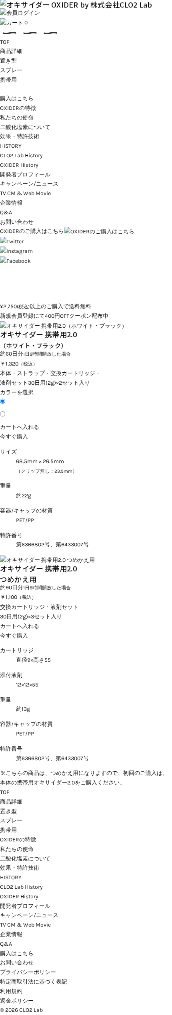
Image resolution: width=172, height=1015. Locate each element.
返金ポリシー (17, 1000)
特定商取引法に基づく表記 (33, 981)
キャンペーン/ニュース (29, 183)
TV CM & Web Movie (25, 193)
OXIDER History (19, 165)
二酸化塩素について (25, 127)
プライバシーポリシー (28, 972)
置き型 (8, 60)
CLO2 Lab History (21, 155)
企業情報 (11, 202)
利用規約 (11, 991)
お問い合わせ (17, 222)
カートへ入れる (19, 427)
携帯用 (8, 79)
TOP (5, 42)
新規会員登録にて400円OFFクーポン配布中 (54, 316)
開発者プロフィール (25, 174)
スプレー (11, 70)
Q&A (6, 212)
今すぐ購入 (14, 436)
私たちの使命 (17, 117)
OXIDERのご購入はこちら (32, 231)
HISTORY (11, 146)
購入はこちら (17, 98)
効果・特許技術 (19, 136)
